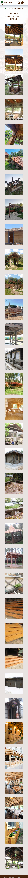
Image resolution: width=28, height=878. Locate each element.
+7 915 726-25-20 (19, 2)
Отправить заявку (22, 2)
